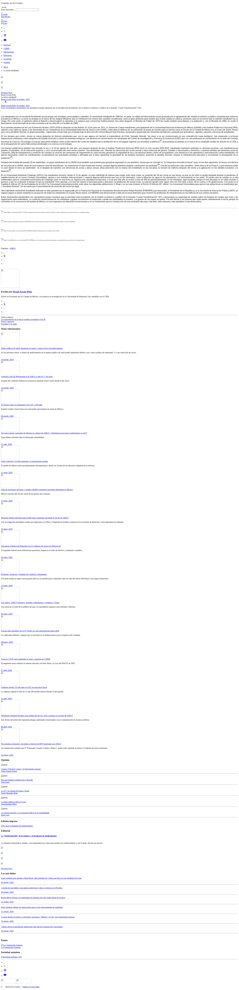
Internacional (8, 52)
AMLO (13, 248)
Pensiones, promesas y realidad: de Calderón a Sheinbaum (24, 574)
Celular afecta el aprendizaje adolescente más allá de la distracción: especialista (32, 927)
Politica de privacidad (30, 987)
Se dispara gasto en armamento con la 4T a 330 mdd (21, 405)
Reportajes (7, 55)
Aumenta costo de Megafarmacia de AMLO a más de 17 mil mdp (26, 377)
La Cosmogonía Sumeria (11, 947)
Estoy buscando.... (8, 10)
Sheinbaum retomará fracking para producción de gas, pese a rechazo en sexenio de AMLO (37, 716)
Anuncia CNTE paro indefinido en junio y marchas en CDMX (25, 659)
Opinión (6, 62)
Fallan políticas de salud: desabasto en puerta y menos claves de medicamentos (32, 348)
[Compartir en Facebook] (2, 102)
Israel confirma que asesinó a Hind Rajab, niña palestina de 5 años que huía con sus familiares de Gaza (41, 878)
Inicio (5, 67)
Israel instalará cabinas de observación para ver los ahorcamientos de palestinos (32, 907)
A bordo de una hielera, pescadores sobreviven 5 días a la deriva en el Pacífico (31, 888)
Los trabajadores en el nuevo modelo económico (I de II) (23, 319)
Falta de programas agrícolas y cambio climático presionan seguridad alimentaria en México (37, 490)
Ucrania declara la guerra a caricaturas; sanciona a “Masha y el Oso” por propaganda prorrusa (37, 917)
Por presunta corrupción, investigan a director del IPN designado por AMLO (31, 744)
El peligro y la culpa (9, 324)
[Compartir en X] (5, 102)
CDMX (6, 48)
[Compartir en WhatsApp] (9, 102)
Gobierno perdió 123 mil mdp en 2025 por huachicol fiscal (24, 687)
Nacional (7, 45)
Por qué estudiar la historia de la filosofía (17, 780)
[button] (4, 93)
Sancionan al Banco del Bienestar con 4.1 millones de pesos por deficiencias (31, 546)
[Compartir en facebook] (4, 253)
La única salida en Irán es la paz (13, 802)
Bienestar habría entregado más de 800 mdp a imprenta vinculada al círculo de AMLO (35, 518)
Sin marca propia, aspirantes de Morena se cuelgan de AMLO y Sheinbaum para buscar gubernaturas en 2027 (44, 433)
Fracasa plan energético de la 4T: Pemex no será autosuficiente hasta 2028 (30, 631)
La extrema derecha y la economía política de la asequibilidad (25, 813)
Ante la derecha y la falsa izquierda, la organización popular (24, 461)
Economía (7, 59)
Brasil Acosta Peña (8, 99)
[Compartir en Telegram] (4, 263)
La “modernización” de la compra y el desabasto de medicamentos (29, 836)
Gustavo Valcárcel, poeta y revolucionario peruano (21, 769)
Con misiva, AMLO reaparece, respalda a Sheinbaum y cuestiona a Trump (30, 603)
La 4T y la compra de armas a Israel (15, 791)
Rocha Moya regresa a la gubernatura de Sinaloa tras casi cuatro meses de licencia (33, 898)
